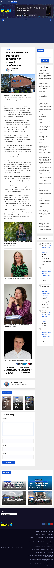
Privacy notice (50, 549)
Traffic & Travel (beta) (48, 552)
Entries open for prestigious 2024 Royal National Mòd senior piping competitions (11, 370)
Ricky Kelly (15, 68)
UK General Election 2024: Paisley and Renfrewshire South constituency (41, 564)
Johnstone (6, 497)
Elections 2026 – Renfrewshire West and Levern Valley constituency (41, 542)
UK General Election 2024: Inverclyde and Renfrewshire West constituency (40, 556)
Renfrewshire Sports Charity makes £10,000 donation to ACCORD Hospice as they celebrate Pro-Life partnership (45, 73)
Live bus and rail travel (35, 549)
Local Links (43, 549)
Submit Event (39, 552)
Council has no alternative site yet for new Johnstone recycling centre (14, 500)
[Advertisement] (27, 32)
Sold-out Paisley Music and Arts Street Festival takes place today (44, 128)
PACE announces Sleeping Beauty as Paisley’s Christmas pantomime (45, 190)
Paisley (5, 397)
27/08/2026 (7, 487)
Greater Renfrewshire (43, 481)
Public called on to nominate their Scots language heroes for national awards (24, 370)
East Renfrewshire (33, 481)
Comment (5, 421)
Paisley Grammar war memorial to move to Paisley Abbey (44, 138)
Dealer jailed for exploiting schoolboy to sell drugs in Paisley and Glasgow (45, 169)
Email (4, 445)
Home (37, 531)
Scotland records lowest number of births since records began (13, 485)
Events (7, 49)
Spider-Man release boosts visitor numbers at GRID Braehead (39, 500)
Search (40, 50)
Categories (3, 511)
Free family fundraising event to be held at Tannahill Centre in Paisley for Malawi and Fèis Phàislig (45, 213)
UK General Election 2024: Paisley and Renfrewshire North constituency (41, 560)
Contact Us (42, 531)
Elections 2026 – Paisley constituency (44, 534)
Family (5, 481)
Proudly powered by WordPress (8, 547)
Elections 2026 (49, 531)
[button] (48, 20)
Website (4, 453)
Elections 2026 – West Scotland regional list (43, 546)
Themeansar (12, 549)
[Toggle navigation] (26, 20)
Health (9, 481)
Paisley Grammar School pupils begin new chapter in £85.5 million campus (45, 159)
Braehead (32, 497)
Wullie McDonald (16, 487)
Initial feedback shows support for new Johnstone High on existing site (46, 249)
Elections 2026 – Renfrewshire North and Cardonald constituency (41, 538)
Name (4, 437)
